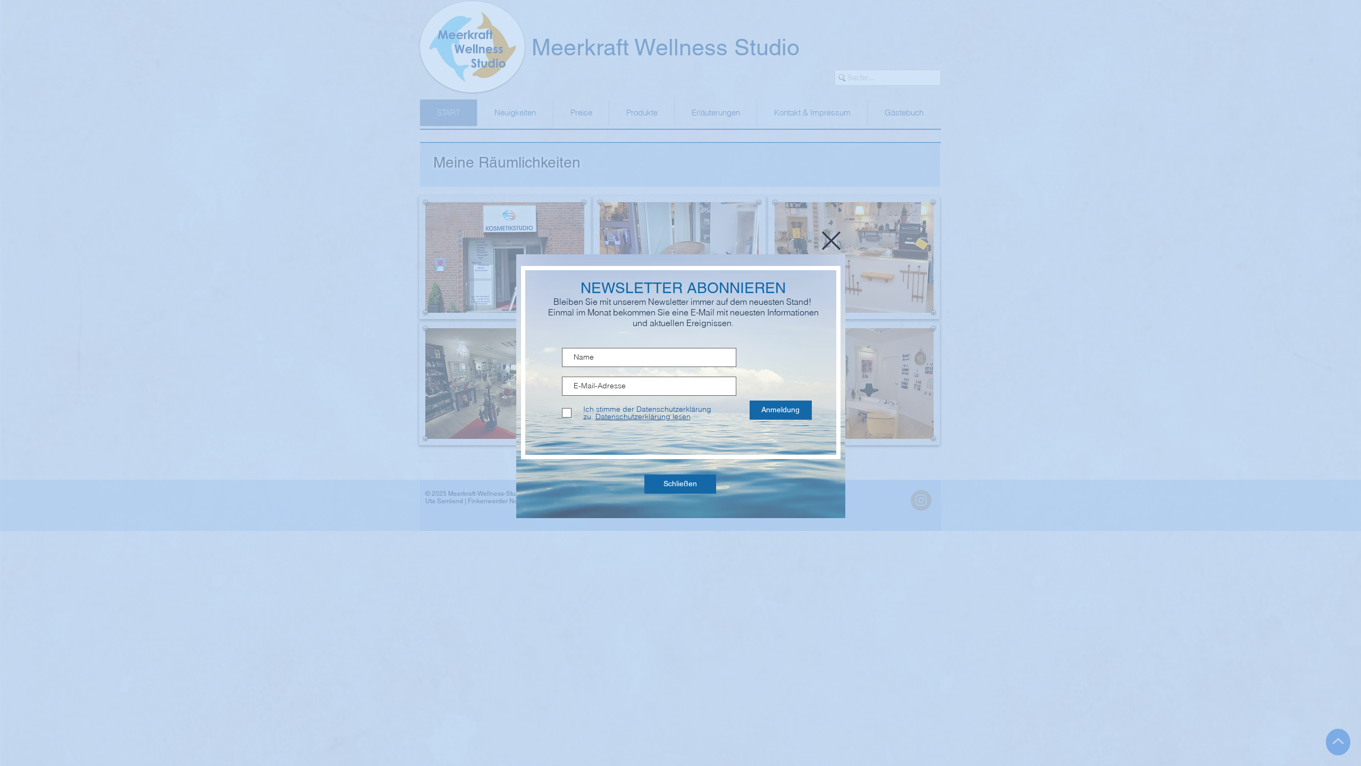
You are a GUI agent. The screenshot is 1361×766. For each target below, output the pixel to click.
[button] (831, 240)
